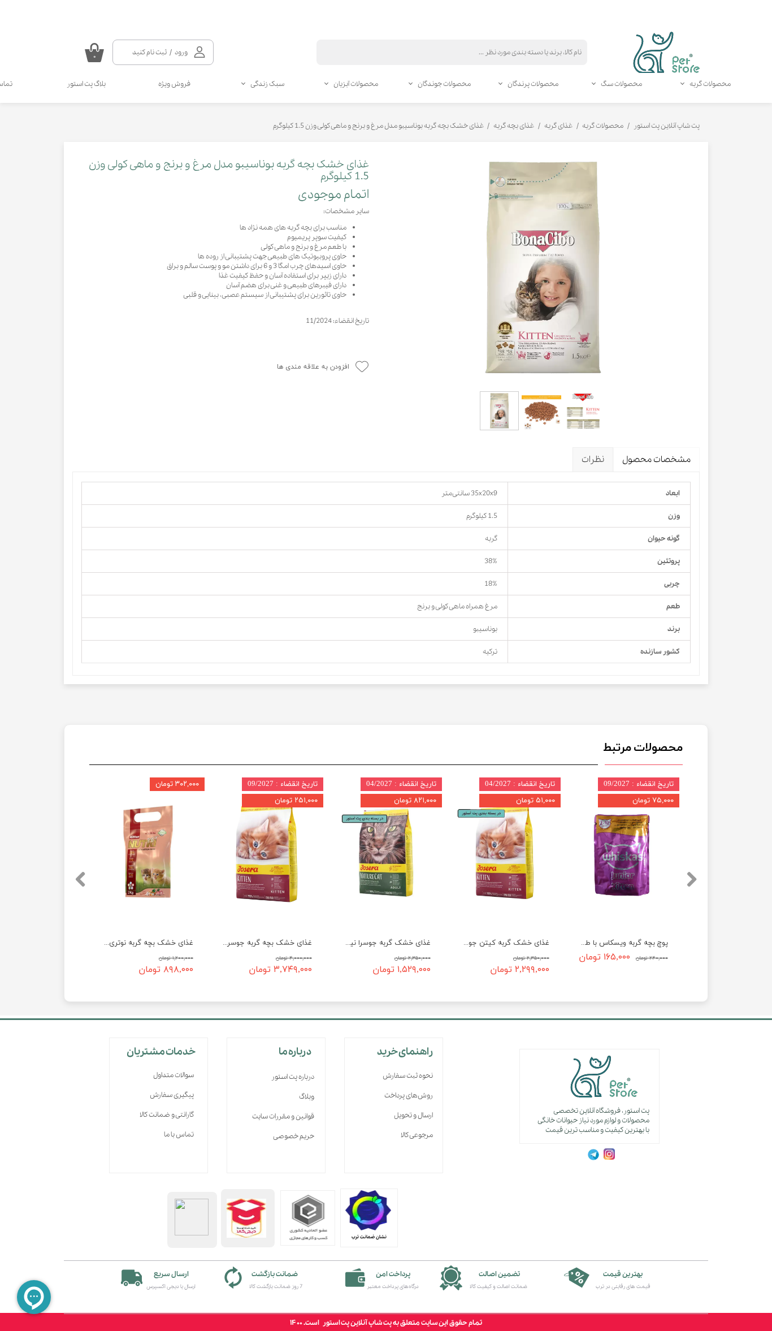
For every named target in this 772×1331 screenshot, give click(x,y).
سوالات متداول (173, 1075)
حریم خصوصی (293, 1136)
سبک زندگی (267, 84)
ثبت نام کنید (149, 52)
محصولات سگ (621, 84)
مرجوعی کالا (417, 1135)
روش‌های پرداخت (408, 1095)
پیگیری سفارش (172, 1095)
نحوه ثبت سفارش (408, 1076)
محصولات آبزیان (355, 84)
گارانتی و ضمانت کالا (167, 1115)
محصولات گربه (710, 84)
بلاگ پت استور (86, 84)
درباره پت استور (292, 1077)
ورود (181, 52)
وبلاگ (306, 1096)
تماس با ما (179, 1134)
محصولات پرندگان (533, 84)
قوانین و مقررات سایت (283, 1116)
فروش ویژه (174, 84)
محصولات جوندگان (444, 84)
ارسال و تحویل (413, 1115)
